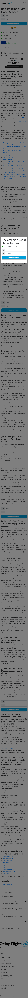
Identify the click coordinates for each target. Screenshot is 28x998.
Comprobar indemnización (14, 257)
